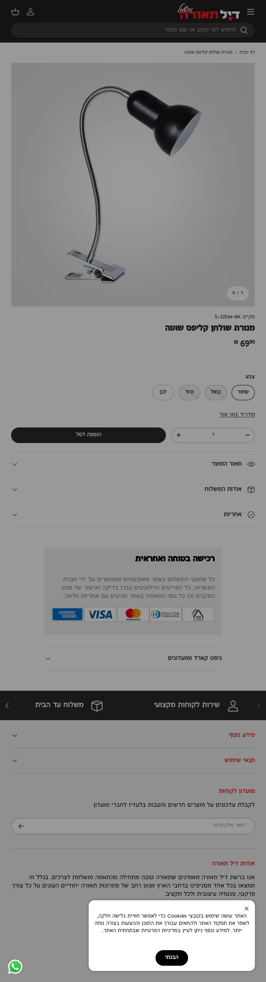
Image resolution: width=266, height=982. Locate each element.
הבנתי (171, 957)
